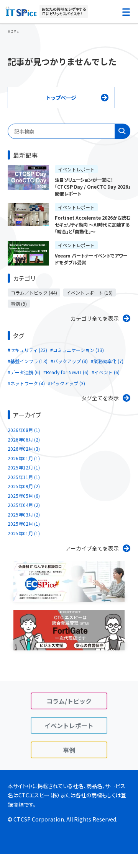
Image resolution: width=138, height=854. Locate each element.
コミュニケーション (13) (78, 350)
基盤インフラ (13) (29, 361)
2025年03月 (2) (24, 514)
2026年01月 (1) (24, 458)
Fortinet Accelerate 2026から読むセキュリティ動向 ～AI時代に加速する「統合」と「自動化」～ (92, 224)
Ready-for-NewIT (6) (67, 372)
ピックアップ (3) (68, 383)
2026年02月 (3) (24, 448)
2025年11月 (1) (24, 477)
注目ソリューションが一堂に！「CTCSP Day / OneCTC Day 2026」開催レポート (92, 186)
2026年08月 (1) (24, 430)
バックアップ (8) (70, 361)
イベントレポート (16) (89, 292)
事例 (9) (19, 303)
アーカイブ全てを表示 (92, 548)
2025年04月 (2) (24, 505)
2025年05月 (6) (24, 495)
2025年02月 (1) (24, 523)
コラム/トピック (69, 701)
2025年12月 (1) (24, 467)
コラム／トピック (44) (34, 292)
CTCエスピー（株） (39, 795)
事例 (69, 750)
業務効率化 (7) (108, 361)
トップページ (61, 97)
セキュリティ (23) (28, 350)
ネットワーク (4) (27, 383)
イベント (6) (107, 372)
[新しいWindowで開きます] (69, 597)
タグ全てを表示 (100, 398)
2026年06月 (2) (24, 439)
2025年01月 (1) (24, 533)
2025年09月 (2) (24, 486)
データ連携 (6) (25, 372)
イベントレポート (76, 169)
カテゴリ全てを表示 (95, 318)
